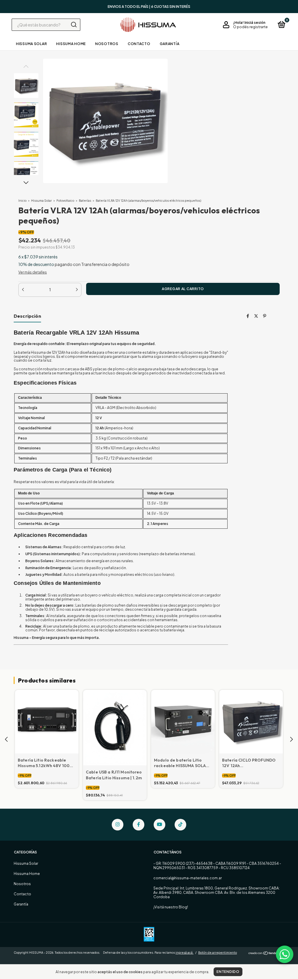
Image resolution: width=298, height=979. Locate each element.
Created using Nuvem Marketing (149, 113)
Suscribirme (149, 93)
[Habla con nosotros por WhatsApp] (284, 954)
